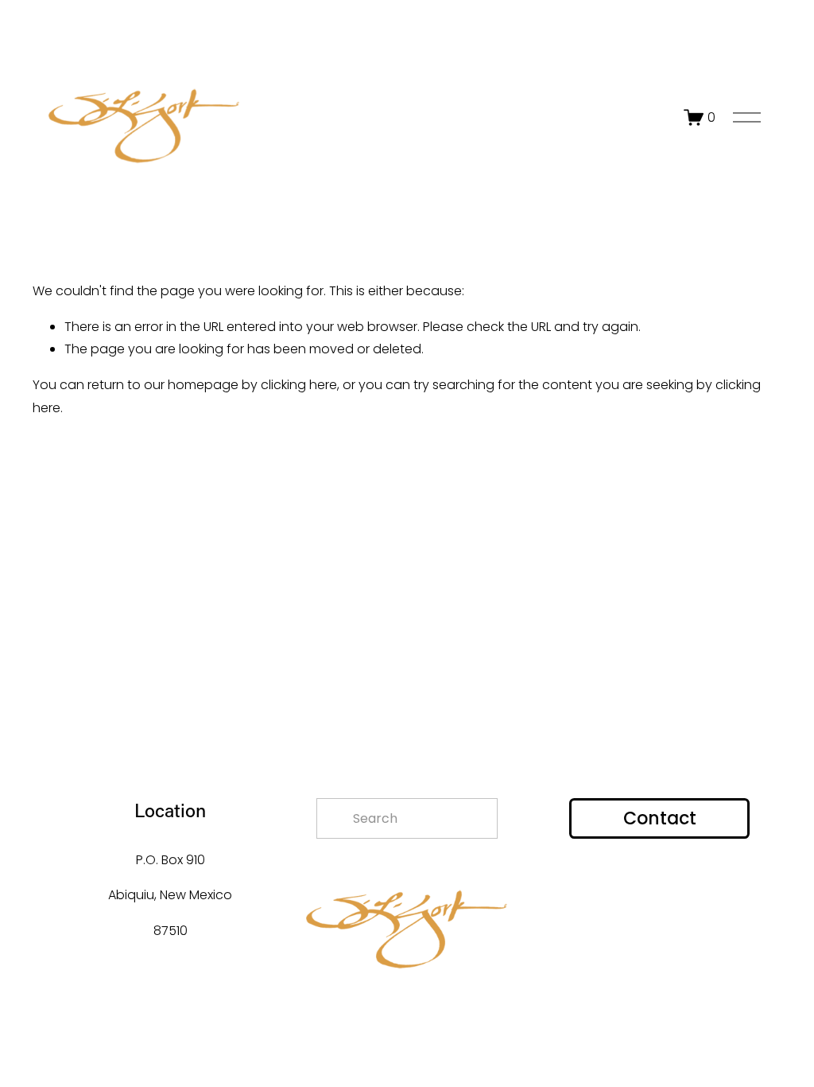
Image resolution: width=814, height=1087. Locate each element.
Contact (659, 818)
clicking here (299, 385)
